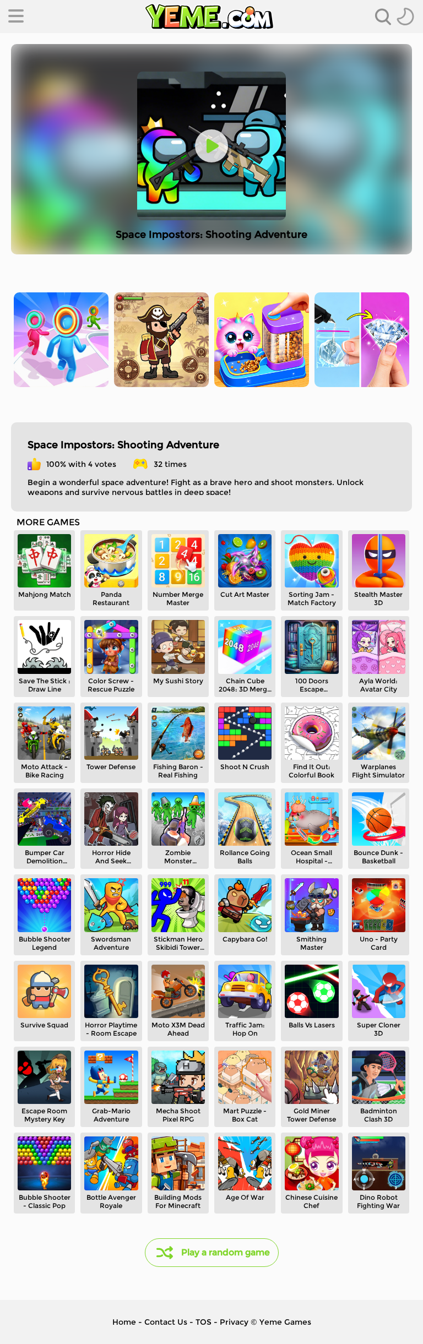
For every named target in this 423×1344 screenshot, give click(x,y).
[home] (209, 16)
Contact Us (165, 1322)
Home (124, 1322)
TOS (204, 1322)
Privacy (234, 1322)
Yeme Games (285, 1322)
